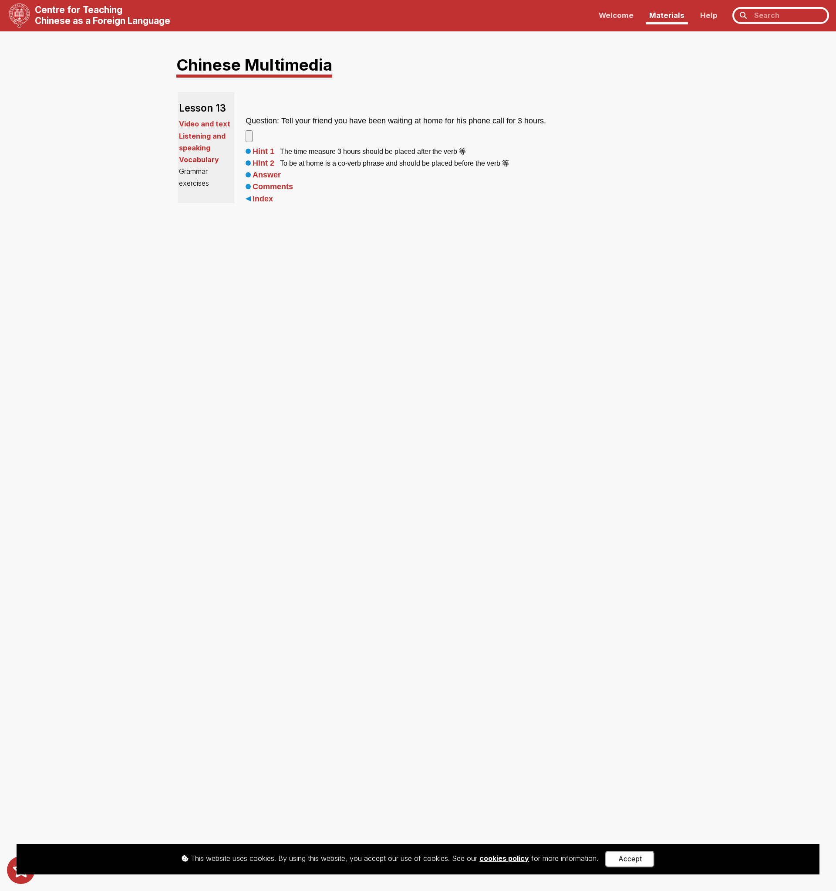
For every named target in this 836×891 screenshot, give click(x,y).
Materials (666, 15)
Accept (630, 858)
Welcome (616, 15)
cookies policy (504, 858)
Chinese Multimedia (254, 65)
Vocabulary (199, 159)
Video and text (204, 123)
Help (709, 15)
